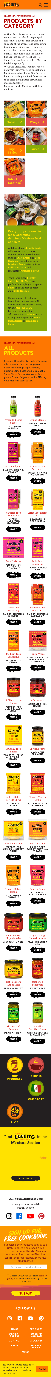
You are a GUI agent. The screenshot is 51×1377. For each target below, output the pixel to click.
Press (14, 1345)
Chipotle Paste (33, 247)
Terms (26, 1352)
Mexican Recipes (14, 1335)
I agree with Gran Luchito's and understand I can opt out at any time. (27, 1278)
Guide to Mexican (36, 1335)
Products (36, 1329)
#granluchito (25, 1207)
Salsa (11, 287)
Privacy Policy (36, 1346)
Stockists (25, 1178)
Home (14, 1329)
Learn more (9, 1373)
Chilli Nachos (21, 290)
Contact (15, 1341)
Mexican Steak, (17, 264)
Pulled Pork (23, 257)
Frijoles (30, 314)
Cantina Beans (24, 307)
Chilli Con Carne (17, 267)
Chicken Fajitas (30, 270)
